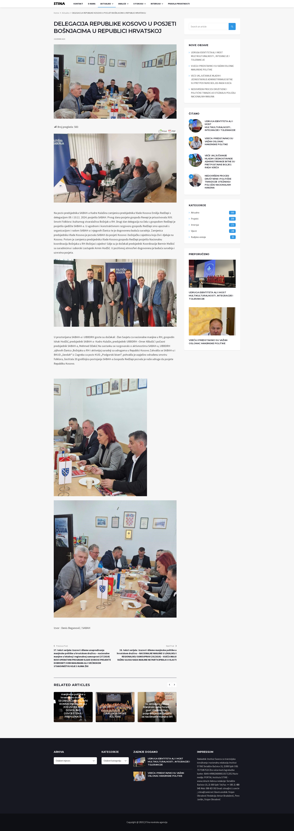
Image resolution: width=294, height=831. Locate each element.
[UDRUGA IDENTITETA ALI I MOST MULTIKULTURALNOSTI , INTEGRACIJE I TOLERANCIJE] (195, 126)
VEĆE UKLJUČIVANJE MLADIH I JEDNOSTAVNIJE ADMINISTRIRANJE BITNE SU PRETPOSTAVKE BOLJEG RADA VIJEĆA (212, 79)
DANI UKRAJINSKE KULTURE (115, 715)
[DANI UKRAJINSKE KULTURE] (115, 707)
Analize (122, 3)
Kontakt (78, 3)
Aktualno (105, 3)
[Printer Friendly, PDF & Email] (167, 131)
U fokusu (138, 3)
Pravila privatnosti (179, 3)
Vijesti (194, 230)
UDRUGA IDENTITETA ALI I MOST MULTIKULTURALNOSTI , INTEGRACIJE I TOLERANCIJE (210, 56)
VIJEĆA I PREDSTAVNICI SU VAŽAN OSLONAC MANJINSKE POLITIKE (219, 141)
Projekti (194, 218)
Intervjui (156, 3)
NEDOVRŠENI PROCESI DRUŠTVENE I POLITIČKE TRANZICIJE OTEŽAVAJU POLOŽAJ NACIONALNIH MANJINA (213, 93)
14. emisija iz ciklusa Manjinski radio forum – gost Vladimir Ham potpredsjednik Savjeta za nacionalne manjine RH (157, 710)
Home (56, 12)
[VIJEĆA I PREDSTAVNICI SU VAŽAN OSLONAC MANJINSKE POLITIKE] (195, 143)
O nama (91, 3)
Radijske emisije (198, 237)
